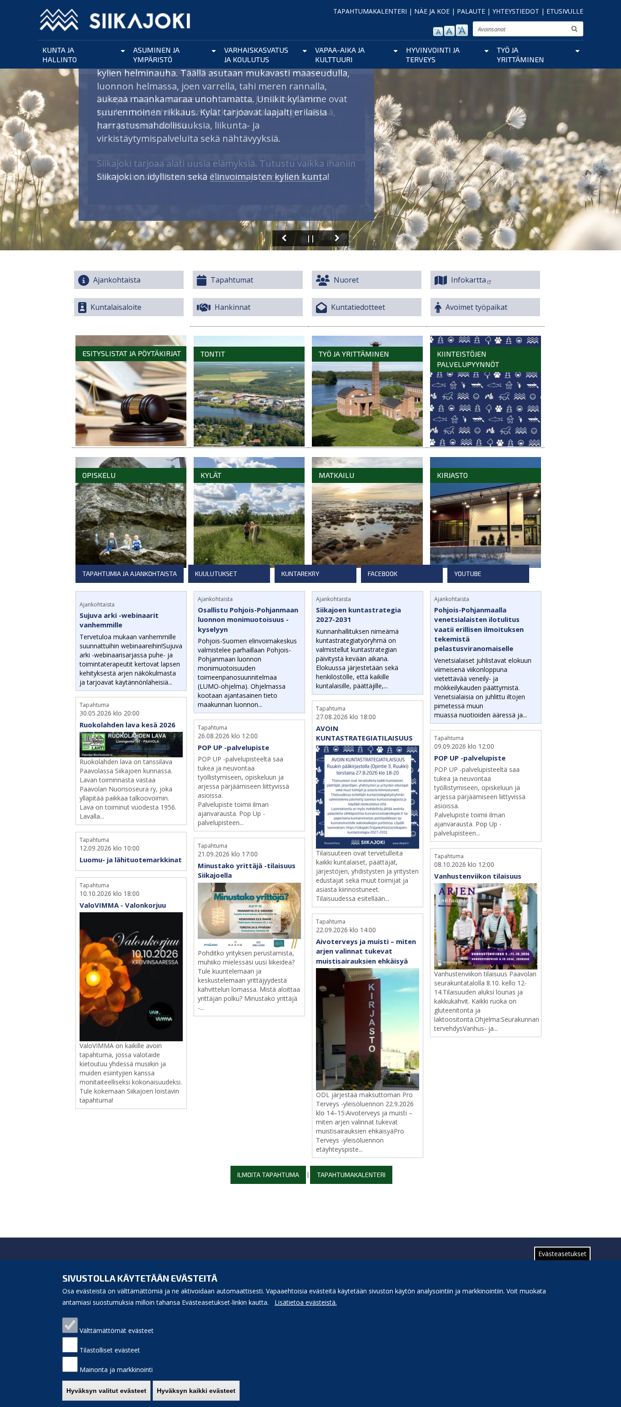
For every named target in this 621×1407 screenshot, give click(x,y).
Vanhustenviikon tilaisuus (477, 875)
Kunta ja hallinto (59, 54)
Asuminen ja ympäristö (156, 54)
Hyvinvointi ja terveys (433, 54)
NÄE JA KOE (432, 11)
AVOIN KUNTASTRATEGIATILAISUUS (364, 733)
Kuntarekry (300, 573)
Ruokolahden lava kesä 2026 (127, 724)
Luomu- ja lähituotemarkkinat (131, 859)
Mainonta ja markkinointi (116, 1369)
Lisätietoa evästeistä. (306, 1302)
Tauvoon (229, 176)
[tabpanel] (311, 886)
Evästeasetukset (562, 1253)
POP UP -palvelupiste (233, 747)
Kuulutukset (216, 573)
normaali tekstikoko (449, 30)
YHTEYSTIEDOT (515, 11)
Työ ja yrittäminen (520, 54)
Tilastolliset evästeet (110, 1350)
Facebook (382, 573)
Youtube (467, 573)
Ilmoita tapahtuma (268, 1174)
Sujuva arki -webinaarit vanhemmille (119, 620)
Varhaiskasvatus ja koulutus (256, 54)
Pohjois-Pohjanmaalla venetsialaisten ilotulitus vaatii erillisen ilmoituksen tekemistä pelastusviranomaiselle (479, 629)
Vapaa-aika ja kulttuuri (340, 54)
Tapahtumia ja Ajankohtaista (129, 573)
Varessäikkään (291, 176)
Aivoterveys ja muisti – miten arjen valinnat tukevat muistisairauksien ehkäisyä (366, 951)
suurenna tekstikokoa (462, 30)
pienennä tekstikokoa (438, 31)
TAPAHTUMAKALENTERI (370, 11)
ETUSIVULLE (564, 11)
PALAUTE (471, 11)
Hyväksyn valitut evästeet (106, 1390)
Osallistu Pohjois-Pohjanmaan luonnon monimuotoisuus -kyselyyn (248, 619)
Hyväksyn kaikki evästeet (196, 1390)
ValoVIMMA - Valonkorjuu (123, 905)
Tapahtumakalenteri (351, 1174)
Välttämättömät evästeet (117, 1330)
